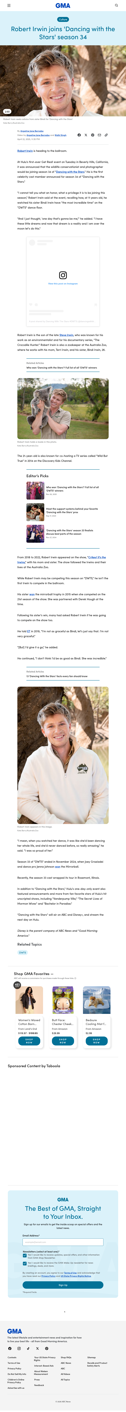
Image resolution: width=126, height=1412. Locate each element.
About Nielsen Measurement (41, 1372)
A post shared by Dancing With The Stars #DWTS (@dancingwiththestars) (65, 321)
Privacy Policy (48, 1275)
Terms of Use (70, 1272)
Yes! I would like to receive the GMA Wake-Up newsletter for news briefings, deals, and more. (60, 1264)
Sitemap (91, 1357)
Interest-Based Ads (43, 1365)
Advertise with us (16, 1387)
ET (28, 631)
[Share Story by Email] (99, 135)
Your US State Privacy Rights (44, 1359)
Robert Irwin (25, 151)
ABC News (66, 1362)
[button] (8, 5)
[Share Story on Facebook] (79, 135)
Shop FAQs (66, 1357)
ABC (63, 1368)
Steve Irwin (66, 335)
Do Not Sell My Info (17, 1373)
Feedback (39, 1385)
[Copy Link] (106, 135)
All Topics (65, 1379)
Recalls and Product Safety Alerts (97, 1364)
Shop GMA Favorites (32, 973)
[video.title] (63, 80)
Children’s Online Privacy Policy (15, 1381)
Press (37, 1379)
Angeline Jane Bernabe (31, 130)
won (32, 594)
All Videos (65, 1373)
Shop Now (29, 1041)
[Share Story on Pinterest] (92, 135)
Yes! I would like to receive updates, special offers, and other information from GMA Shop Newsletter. (64, 1256)
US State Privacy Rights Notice (76, 1275)
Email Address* (31, 1235)
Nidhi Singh (60, 135)
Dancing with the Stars (70, 172)
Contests (12, 1357)
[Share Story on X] (85, 135)
